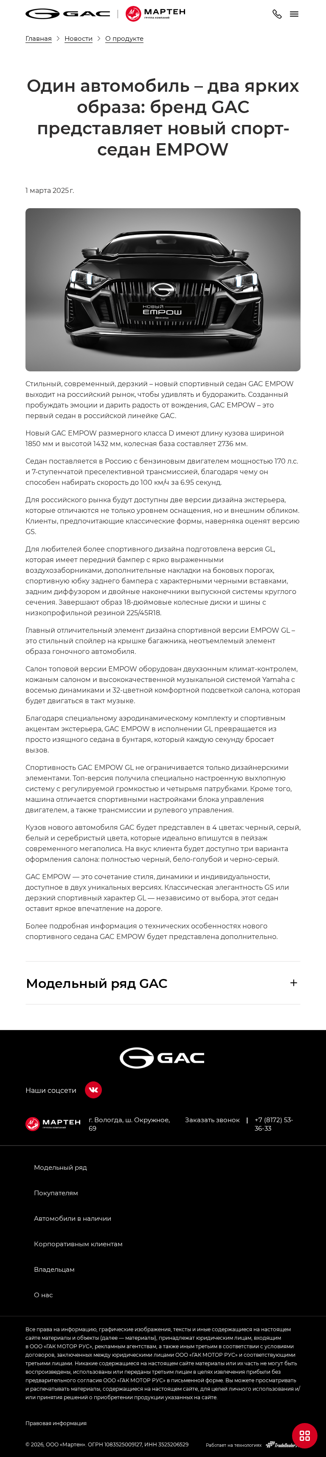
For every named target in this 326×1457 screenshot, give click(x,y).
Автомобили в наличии (72, 1218)
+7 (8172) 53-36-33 (274, 1123)
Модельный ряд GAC (97, 982)
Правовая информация (56, 1423)
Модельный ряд (60, 1167)
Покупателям (56, 1192)
